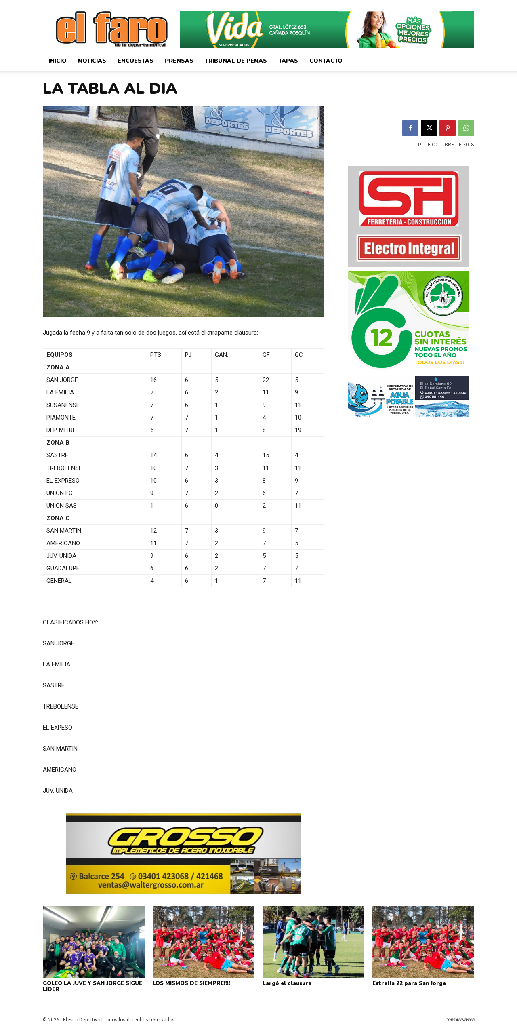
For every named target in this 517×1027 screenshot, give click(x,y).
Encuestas (135, 61)
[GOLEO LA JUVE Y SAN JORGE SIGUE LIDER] (94, 941)
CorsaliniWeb (459, 1020)
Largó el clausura (287, 983)
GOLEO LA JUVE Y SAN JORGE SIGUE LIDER (92, 986)
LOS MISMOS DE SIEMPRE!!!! (191, 983)
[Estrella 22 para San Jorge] (423, 941)
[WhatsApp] (466, 128)
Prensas (179, 61)
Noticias (92, 61)
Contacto (326, 61)
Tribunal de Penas (236, 61)
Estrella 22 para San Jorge (409, 983)
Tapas (288, 61)
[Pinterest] (447, 128)
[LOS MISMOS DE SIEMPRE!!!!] (203, 941)
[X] (429, 128)
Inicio (57, 61)
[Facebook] (410, 128)
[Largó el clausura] (313, 941)
